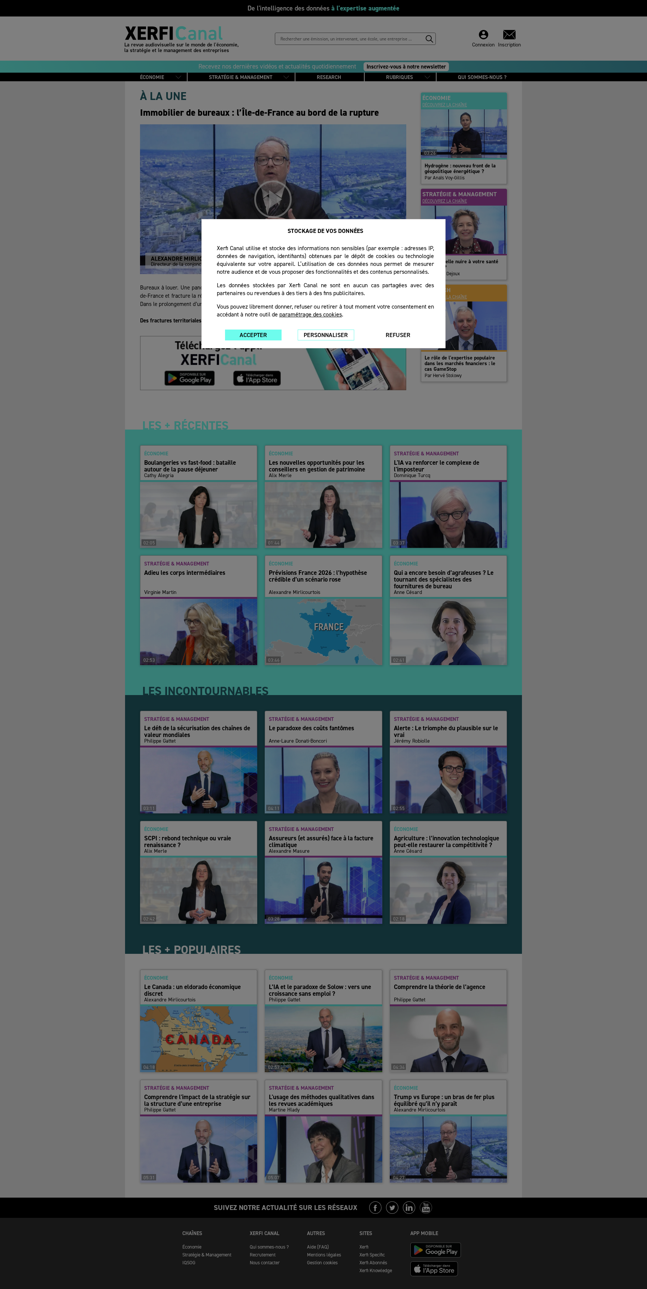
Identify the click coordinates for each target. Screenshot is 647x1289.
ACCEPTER (253, 335)
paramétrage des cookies (310, 314)
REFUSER (398, 335)
